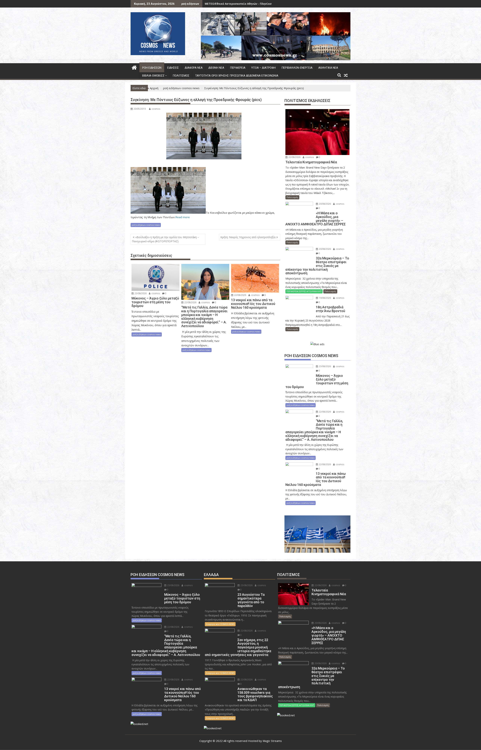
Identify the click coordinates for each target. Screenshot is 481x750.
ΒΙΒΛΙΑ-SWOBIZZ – (154, 75)
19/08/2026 (324, 297)
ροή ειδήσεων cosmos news (146, 224)
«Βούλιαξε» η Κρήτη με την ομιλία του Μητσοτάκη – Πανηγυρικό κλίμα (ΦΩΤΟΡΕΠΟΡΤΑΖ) (165, 239)
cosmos (156, 108)
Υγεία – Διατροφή (263, 67)
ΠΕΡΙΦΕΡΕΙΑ (237, 67)
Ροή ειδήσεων (151, 67)
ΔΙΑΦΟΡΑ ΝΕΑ (194, 67)
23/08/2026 (140, 293)
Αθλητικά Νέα (328, 67)
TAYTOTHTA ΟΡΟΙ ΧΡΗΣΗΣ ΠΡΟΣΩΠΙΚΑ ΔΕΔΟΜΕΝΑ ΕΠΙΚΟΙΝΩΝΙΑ (236, 75)
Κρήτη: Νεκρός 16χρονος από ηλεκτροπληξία (247, 237)
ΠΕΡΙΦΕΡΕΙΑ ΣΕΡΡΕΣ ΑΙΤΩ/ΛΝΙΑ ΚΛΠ (304, 291)
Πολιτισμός (181, 75)
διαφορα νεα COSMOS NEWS (220, 624)
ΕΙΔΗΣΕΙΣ (173, 67)
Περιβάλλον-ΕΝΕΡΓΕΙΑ (296, 67)
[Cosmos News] (134, 67)
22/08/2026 (190, 302)
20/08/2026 (324, 203)
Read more (182, 217)
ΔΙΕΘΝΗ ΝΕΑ (216, 67)
